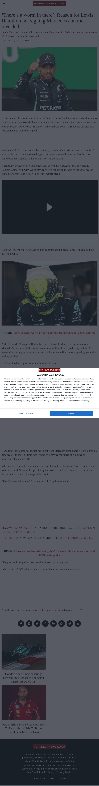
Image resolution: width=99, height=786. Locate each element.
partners (17, 379)
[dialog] (49, 393)
